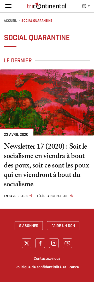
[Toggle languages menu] (86, 6)
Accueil (10, 21)
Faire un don (63, 225)
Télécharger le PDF (52, 196)
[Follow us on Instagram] (53, 243)
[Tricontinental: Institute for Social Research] (46, 5)
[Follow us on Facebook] (40, 243)
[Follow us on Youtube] (67, 243)
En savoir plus (16, 196)
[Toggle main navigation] (8, 6)
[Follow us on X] (26, 243)
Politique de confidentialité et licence (47, 267)
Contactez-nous (47, 258)
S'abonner (28, 225)
